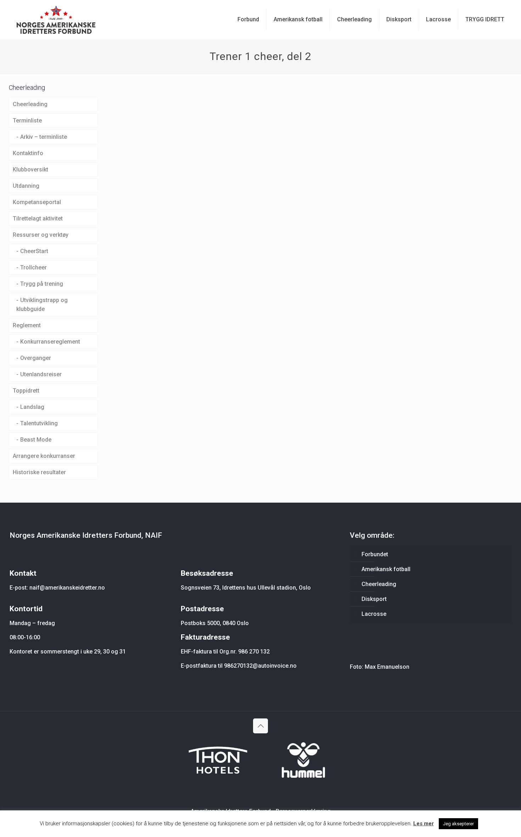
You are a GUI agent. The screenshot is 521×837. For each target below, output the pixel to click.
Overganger (35, 358)
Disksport (374, 599)
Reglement (27, 325)
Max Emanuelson (387, 666)
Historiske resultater (39, 472)
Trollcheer (33, 267)
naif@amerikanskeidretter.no (67, 587)
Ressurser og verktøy (40, 234)
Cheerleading (30, 104)
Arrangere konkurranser (44, 456)
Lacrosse (374, 614)
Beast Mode (35, 439)
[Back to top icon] (260, 725)
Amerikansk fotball (386, 569)
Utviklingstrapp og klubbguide (42, 304)
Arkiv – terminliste (43, 136)
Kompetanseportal (37, 202)
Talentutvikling (39, 423)
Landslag (32, 407)
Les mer (423, 823)
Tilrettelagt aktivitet (38, 218)
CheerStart (34, 251)
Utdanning (26, 185)
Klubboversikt (30, 169)
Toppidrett (26, 390)
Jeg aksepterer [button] (458, 823)
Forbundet (375, 554)
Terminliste (27, 120)
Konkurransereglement (50, 341)
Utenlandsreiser (41, 374)
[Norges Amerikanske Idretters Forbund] (56, 19)
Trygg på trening (41, 283)
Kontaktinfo (28, 153)
